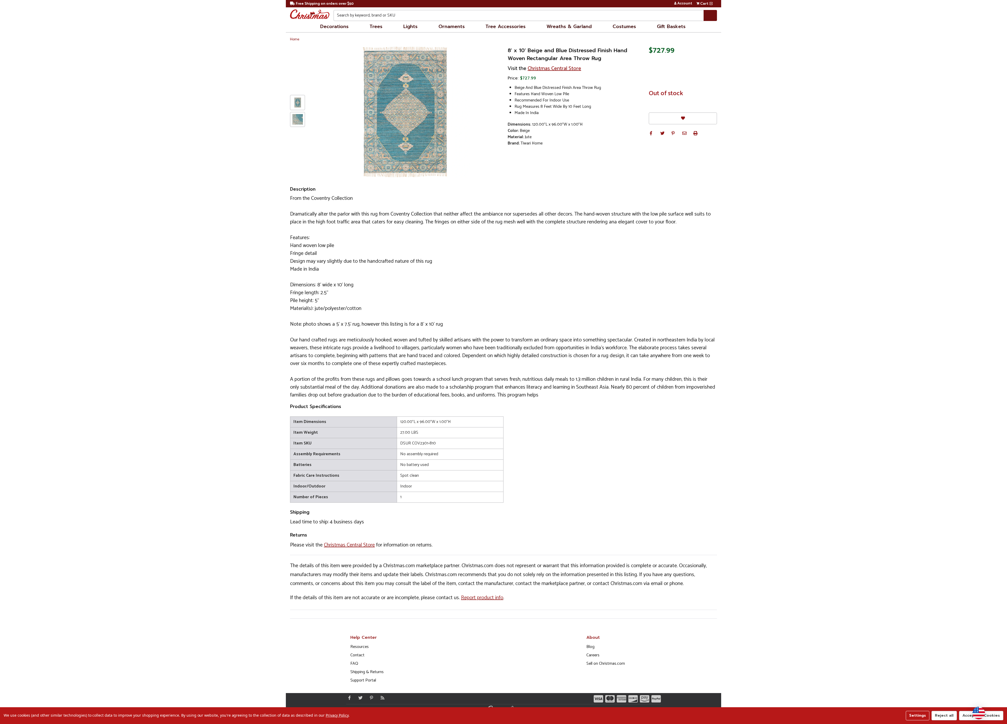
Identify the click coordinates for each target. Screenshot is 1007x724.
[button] (651, 133)
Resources (359, 646)
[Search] (710, 15)
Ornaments (451, 26)
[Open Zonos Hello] (978, 713)
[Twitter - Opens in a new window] (359, 698)
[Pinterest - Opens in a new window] (370, 698)
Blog (590, 646)
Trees (375, 26)
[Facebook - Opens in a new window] (348, 698)
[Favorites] (683, 118)
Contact (357, 655)
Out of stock (666, 93)
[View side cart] (711, 4)
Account (684, 3)
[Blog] (381, 698)
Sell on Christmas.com (605, 663)
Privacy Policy (337, 715)
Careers (592, 655)
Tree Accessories (505, 26)
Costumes (624, 26)
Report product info (482, 597)
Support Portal (363, 680)
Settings (917, 715)
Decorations (334, 26)
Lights (410, 26)
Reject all (944, 715)
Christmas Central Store (554, 68)
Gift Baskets (671, 26)
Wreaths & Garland (569, 26)
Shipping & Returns (367, 671)
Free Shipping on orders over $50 (324, 4)
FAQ (354, 663)
